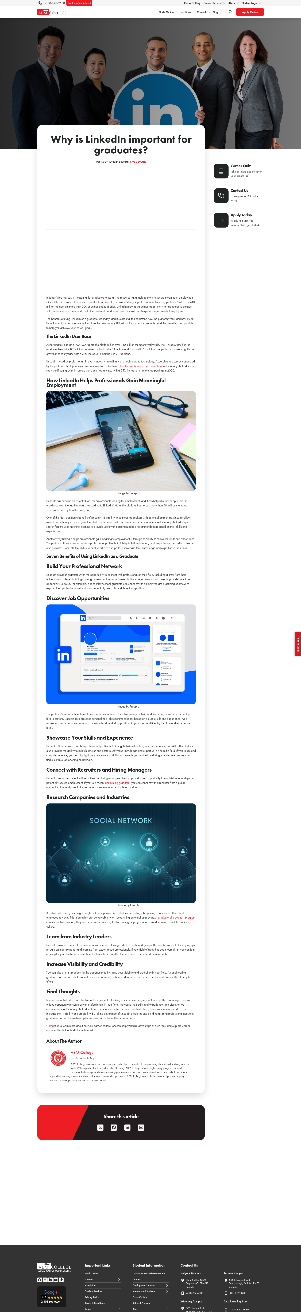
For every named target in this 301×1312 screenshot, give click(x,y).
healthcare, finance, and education (141, 366)
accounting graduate (117, 783)
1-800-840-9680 (54, 3)
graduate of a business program (176, 917)
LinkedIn (108, 302)
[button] (51, 1296)
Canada (190, 1287)
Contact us (52, 1026)
